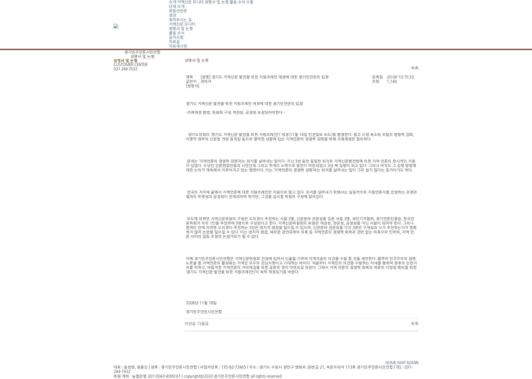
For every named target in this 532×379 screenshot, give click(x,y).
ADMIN (412, 363)
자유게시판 (178, 46)
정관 (172, 15)
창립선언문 (178, 11)
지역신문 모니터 (190, 2)
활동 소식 (237, 2)
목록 (414, 68)
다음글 (203, 324)
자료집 (174, 42)
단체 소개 (177, 6)
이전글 (190, 324)
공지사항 (176, 37)
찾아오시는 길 (180, 20)
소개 (172, 2)
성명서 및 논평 (217, 2)
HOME (390, 363)
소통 (250, 2)
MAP (401, 363)
